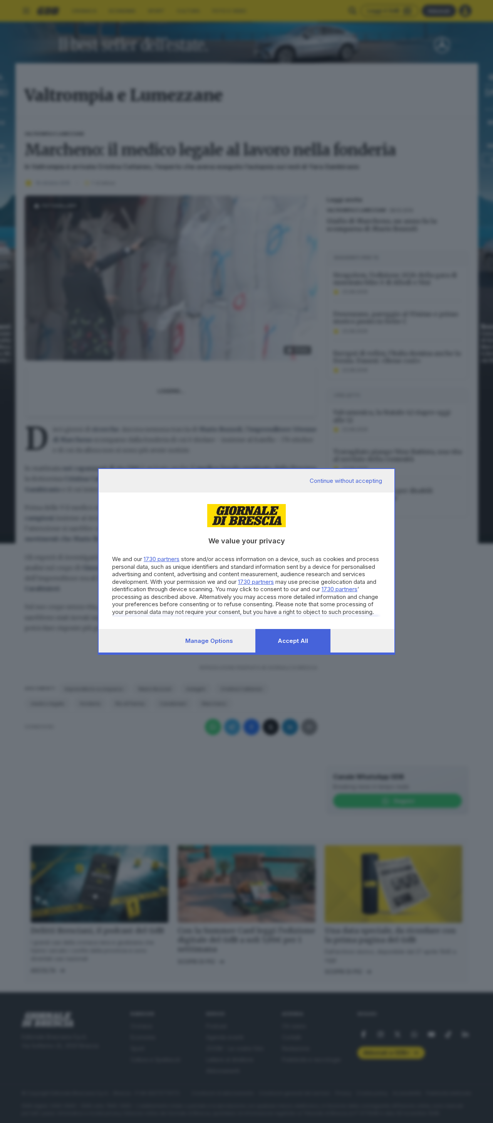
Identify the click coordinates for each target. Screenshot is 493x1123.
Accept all (293, 640)
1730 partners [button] (161, 559)
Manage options (209, 640)
